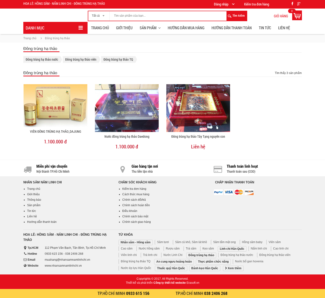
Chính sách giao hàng (136, 222)
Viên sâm (275, 242)
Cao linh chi (281, 248)
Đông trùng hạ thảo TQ (118, 59)
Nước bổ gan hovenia (249, 261)
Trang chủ (100, 27)
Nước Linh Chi (172, 255)
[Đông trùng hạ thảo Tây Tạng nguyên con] (198, 108)
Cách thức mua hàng (135, 194)
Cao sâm (127, 248)
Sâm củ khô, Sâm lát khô (191, 242)
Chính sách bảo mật (135, 216)
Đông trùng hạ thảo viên (80, 59)
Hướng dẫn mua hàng (186, 27)
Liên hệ (284, 27)
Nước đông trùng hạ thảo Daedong (126, 136)
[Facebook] (292, 3)
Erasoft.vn (193, 282)
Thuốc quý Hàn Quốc (171, 268)
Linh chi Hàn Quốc (232, 248)
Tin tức (265, 27)
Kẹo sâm (208, 248)
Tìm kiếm (238, 15)
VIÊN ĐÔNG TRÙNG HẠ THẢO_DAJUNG (55, 131)
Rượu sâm (173, 248)
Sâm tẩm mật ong (224, 242)
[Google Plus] (299, 3)
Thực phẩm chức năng (213, 261)
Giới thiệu (124, 27)
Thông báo (34, 199)
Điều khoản (129, 211)
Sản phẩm (148, 27)
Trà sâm (191, 248)
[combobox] (98, 14)
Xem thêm (234, 268)
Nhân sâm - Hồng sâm (136, 242)
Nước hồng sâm (149, 248)
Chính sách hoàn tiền (136, 205)
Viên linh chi (129, 255)
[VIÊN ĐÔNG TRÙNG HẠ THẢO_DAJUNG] (55, 105)
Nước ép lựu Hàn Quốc (136, 268)
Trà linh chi (150, 255)
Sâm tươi (163, 242)
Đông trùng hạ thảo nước (42, 59)
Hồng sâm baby (252, 242)
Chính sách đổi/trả (134, 199)
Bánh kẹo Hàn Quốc (204, 268)
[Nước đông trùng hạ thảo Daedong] (127, 108)
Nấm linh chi (259, 248)
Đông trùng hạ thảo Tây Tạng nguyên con (198, 136)
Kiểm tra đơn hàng (134, 189)
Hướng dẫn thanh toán (232, 27)
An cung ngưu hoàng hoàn (174, 261)
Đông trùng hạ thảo (201, 255)
